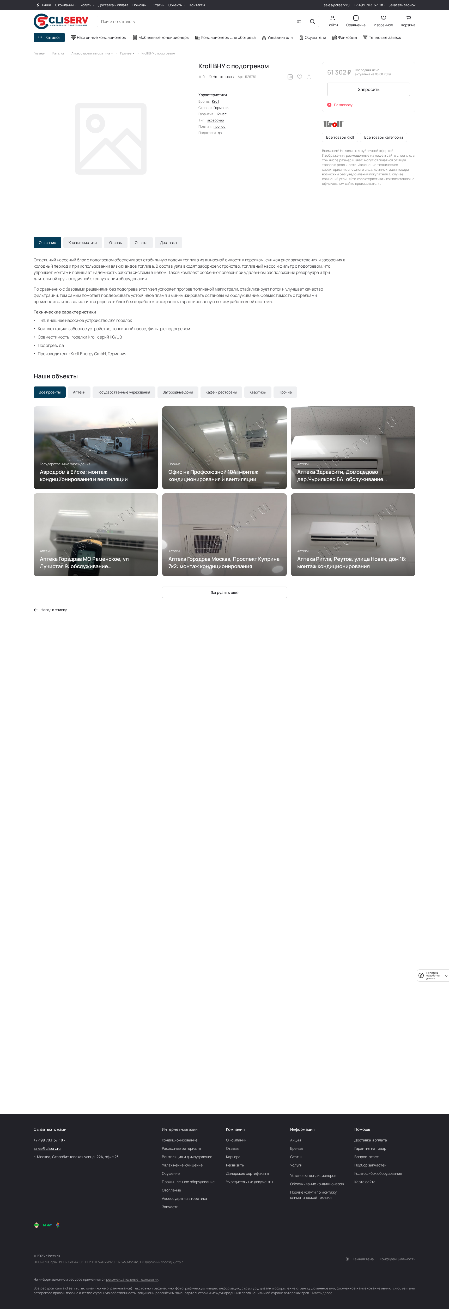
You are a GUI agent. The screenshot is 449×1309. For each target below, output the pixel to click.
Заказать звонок (402, 5)
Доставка (168, 242)
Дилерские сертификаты (247, 1173)
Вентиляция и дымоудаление (187, 1156)
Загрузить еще (225, 592)
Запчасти (170, 1206)
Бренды (296, 1148)
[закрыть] (446, 976)
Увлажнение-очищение (182, 1165)
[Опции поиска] (299, 21)
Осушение (171, 1173)
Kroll (215, 101)
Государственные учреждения (124, 392)
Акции (295, 1140)
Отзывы (115, 242)
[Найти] (312, 21)
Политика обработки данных (433, 975)
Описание (47, 242)
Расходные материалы (181, 1148)
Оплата (141, 242)
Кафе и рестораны (221, 392)
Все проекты (49, 392)
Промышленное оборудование (188, 1181)
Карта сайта (364, 1181)
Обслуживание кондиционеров (317, 1183)
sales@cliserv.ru (337, 5)
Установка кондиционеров (313, 1175)
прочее (220, 126)
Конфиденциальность (397, 1259)
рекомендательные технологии (132, 1279)
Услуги (296, 1165)
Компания (235, 1129)
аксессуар (215, 120)
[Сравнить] (290, 76)
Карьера (233, 1156)
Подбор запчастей (370, 1165)
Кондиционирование (179, 1140)
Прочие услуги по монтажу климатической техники (313, 1195)
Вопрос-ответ (366, 1156)
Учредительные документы (249, 1181)
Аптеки (79, 392)
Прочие (285, 392)
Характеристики (83, 242)
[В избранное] (299, 76)
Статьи (296, 1156)
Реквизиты (235, 1165)
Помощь (362, 1129)
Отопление (171, 1190)
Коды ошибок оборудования (378, 1173)
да (220, 132)
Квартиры (258, 392)
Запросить (369, 89)
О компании (236, 1140)
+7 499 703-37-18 (368, 4)
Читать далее (321, 1292)
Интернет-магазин (180, 1129)
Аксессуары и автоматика (184, 1198)
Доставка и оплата (370, 1140)
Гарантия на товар (370, 1148)
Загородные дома (178, 392)
